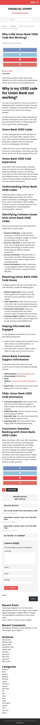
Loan (4, 696)
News (4, 701)
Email (6, 574)
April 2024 (5, 659)
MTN (4, 698)
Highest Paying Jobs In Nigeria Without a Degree (19, 613)
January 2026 (6, 645)
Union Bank (12, 490)
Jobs (3, 693)
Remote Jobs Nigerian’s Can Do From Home (17, 608)
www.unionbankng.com (26, 374)
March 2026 (6, 640)
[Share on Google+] (20, 65)
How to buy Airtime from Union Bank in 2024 (21, 511)
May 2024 (5, 657)
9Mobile (5, 669)
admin (19, 43)
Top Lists (5, 710)
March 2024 (6, 661)
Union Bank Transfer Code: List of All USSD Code (20, 518)
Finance (4, 686)
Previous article (20, 497)
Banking (5, 677)
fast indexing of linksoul (10, 628)
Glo (3, 691)
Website (7, 580)
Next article (20, 499)
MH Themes (20, 723)
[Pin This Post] (20, 60)
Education (5, 684)
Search (4, 595)
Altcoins (5, 674)
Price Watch (6, 703)
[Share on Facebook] (20, 50)
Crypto (4, 681)
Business (5, 679)
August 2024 (6, 649)
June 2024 (5, 654)
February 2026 (7, 642)
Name (6, 567)
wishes (4, 713)
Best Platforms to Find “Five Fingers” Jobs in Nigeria (20, 610)
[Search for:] (20, 20)
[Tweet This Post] (20, 55)
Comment (7, 551)
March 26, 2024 (9, 43)
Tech (4, 708)
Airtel (4, 672)
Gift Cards (5, 689)
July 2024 (5, 652)
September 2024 (8, 647)
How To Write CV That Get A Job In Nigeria (17, 620)
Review (4, 706)
